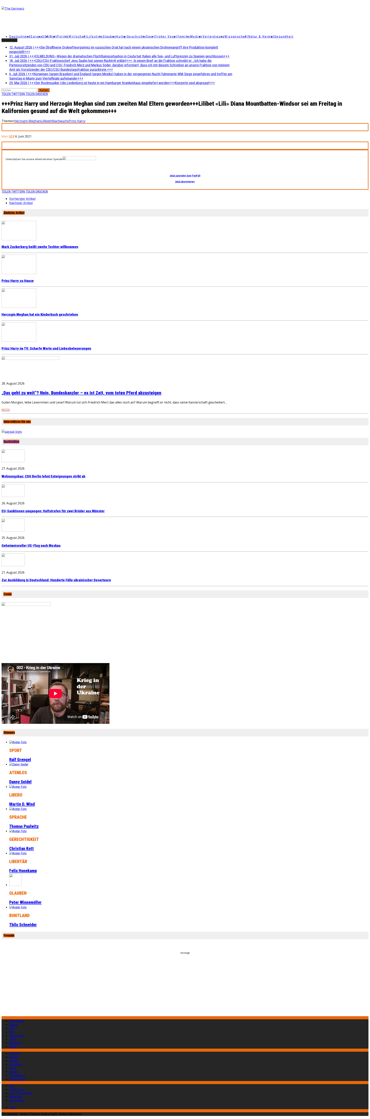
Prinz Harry (77, 121)
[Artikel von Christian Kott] (18, 831)
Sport (150, 36)
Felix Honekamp (23, 870)
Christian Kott (21, 848)
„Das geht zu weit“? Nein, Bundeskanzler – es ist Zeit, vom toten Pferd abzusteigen (81, 393)
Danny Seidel (20, 781)
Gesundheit (284, 36)
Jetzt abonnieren (185, 181)
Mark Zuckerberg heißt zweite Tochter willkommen (40, 247)
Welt (53, 36)
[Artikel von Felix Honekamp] (18, 853)
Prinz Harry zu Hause (18, 281)
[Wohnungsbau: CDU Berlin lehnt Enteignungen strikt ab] (13, 461)
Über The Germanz (20, 1093)
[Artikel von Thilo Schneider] (18, 907)
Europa (36, 36)
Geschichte (136, 36)
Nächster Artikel (21, 203)
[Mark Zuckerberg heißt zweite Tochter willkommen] (19, 239)
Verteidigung (214, 36)
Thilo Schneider (23, 924)
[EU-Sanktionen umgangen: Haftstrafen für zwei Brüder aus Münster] (13, 496)
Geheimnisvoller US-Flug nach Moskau (31, 545)
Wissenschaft (236, 36)
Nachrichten (11, 441)
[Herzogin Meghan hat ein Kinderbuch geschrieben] (19, 307)
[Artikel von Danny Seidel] (18, 764)
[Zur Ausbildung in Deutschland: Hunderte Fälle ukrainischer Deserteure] (13, 565)
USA (11, 1028)
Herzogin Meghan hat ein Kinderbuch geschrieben (40, 314)
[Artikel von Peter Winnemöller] (15, 885)
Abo (11, 1086)
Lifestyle (95, 36)
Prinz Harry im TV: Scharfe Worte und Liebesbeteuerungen (46, 348)
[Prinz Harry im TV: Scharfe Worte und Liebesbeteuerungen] (19, 340)
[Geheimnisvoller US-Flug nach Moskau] (13, 530)
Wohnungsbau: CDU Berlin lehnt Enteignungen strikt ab (43, 476)
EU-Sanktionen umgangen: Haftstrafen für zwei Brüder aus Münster (53, 511)
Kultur (121, 36)
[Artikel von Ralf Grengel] (18, 742)
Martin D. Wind (22, 804)
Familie (183, 36)
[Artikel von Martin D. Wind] (18, 787)
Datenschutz (16, 1100)
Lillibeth (46, 121)
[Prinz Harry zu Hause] (19, 273)
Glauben (109, 36)
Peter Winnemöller (25, 902)
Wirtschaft (78, 36)
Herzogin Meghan (27, 121)
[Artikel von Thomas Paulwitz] (18, 809)
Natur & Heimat (261, 36)
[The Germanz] (62, 8)
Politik (63, 36)
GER (11, 136)
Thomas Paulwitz (24, 826)
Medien (196, 36)
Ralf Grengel (20, 759)
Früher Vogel (166, 36)
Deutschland (20, 36)
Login (12, 1107)
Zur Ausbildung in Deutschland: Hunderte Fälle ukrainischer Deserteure (56, 580)
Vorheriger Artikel (22, 199)
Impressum (16, 1097)
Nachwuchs (60, 121)
